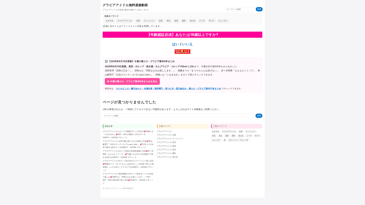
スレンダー (223, 21)
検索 (259, 9)
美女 (168, 21)
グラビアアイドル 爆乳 (166, 153)
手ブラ (211, 21)
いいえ (187, 44)
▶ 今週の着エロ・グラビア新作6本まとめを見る (132, 81)
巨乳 (161, 21)
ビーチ (202, 21)
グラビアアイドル (124, 21)
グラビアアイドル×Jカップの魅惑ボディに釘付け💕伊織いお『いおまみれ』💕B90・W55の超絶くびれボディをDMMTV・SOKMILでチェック (128, 134)
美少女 (192, 21)
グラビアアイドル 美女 (166, 149)
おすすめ (109, 21)
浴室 (176, 21)
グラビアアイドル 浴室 (166, 146)
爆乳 (184, 21)
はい (175, 44)
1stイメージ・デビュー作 (238, 140)
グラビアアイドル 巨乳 (166, 142)
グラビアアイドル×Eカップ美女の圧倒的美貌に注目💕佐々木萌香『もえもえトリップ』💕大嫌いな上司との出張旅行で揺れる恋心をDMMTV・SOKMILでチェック (128, 154)
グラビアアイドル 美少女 (167, 157)
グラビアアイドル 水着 (166, 135)
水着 (138, 21)
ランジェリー (149, 21)
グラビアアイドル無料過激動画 (125, 5)
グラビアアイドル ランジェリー (170, 139)
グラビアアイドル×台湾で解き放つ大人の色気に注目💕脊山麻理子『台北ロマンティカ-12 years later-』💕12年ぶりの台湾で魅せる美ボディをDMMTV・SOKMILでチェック (128, 144)
